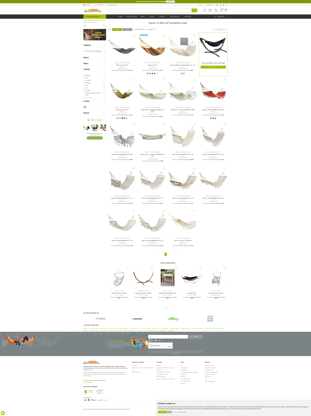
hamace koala (89, 97)
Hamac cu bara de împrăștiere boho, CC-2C (183, 154)
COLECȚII (151, 16)
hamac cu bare (208, 328)
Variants (127, 29)
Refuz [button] (169, 412)
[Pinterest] (224, 5)
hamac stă (85, 330)
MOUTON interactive (125, 409)
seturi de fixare (156, 328)
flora (87, 85)
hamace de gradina (124, 328)
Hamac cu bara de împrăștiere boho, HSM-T (213, 109)
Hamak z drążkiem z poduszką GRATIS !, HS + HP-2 (183, 65)
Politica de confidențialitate (211, 372)
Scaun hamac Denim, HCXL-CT (216, 293)
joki (86, 88)
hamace (85, 328)
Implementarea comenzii (162, 374)
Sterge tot (104, 25)
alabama (88, 75)
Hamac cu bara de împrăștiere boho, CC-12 (183, 198)
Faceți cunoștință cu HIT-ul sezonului (213, 63)
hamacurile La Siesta (94, 328)
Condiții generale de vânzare (163, 372)
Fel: (213, 29)
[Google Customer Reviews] (101, 392)
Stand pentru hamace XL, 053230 (143, 293)
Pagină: (150, 29)
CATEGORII (161, 16)
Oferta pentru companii (210, 367)
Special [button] (86, 113)
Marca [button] (85, 63)
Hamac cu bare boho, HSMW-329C (183, 240)
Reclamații (183, 376)
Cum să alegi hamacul (186, 378)
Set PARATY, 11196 (192, 293)
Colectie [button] (86, 69)
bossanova (88, 80)
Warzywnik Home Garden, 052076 (167, 293)
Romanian (88, 5)
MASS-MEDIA (188, 16)
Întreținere (183, 383)
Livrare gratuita (220, 16)
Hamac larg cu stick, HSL (122, 109)
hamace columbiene (198, 328)
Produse (117, 29)
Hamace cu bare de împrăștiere (122, 62)
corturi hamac (171, 330)
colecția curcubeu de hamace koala (93, 94)
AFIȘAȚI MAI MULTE (176, 353)
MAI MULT (170, 1)
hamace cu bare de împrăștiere (93, 51)
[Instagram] (227, 5)
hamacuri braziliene (174, 328)
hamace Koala (113, 328)
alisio (87, 78)
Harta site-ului (208, 376)
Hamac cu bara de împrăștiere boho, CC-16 (213, 198)
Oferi (206, 379)
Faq (181, 365)
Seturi (191, 291)
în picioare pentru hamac (151, 330)
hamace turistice (94, 330)
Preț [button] (84, 107)
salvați (151, 340)
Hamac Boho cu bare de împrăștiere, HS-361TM (183, 109)
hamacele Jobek (104, 328)
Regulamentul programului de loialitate (165, 378)
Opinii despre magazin (210, 381)
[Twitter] (221, 5)
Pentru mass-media (209, 365)
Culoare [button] (86, 101)
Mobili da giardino (167, 291)
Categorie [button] (87, 45)
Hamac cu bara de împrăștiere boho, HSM (122, 154)
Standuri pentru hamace (143, 291)
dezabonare (160, 340)
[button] (205, 10)
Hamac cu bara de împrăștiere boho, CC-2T (213, 154)
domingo (88, 83)
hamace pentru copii (186, 328)
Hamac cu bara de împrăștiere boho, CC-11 (152, 198)
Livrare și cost (135, 365)
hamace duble (133, 328)
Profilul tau (158, 365)
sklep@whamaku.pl (113, 5)
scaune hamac (164, 328)
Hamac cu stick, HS (152, 65)
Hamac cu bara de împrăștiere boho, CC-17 (122, 240)
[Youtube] (218, 5)
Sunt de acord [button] (162, 412)
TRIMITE (195, 336)
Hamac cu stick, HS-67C (122, 65)
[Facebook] (214, 5)
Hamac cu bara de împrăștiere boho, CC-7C (122, 198)
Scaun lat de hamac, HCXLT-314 (119, 293)
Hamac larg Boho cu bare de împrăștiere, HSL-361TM (152, 110)
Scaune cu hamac (119, 291)
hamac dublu (131, 330)
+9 (157, 73)
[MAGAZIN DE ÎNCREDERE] (88, 392)
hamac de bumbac (218, 328)
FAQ (202, 5)
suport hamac (103, 330)
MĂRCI (142, 16)
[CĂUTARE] (194, 10)
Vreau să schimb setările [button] (179, 412)
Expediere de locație (161, 376)
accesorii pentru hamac (145, 328)
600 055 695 (100, 5)
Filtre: (84, 26)
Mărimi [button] (86, 57)
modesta (88, 90)
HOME (120, 16)
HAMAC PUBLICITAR (174, 16)
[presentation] (105, 285)
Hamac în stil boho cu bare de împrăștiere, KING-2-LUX (152, 155)
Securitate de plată (209, 370)
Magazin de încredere (210, 374)
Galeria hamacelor (136, 372)
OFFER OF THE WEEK (132, 16)
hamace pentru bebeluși (121, 330)
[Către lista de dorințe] (133, 35)
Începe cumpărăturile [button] (93, 16)
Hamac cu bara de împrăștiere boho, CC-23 (152, 240)
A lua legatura (184, 370)
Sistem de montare (185, 381)
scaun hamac (140, 330)
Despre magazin (184, 367)
